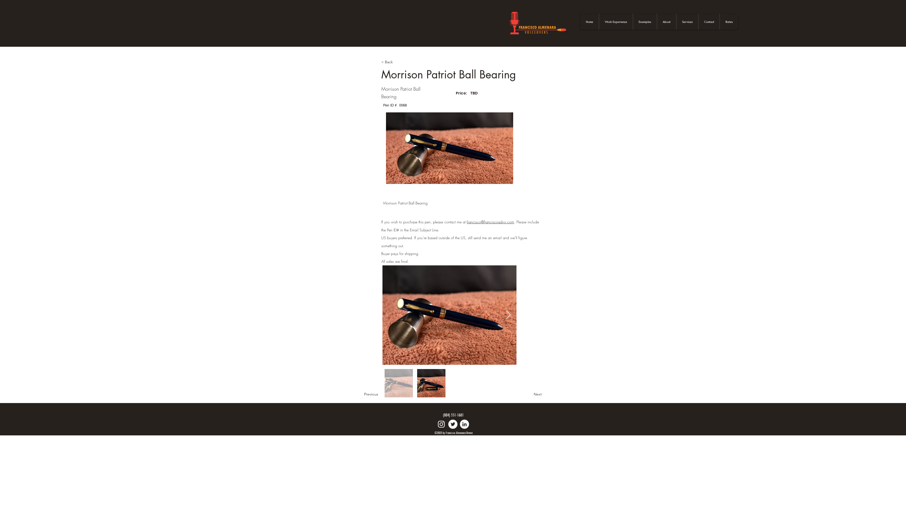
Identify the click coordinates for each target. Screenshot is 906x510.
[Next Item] (508, 315)
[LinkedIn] (464, 424)
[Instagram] (441, 424)
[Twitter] (452, 424)
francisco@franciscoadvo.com (490, 222)
